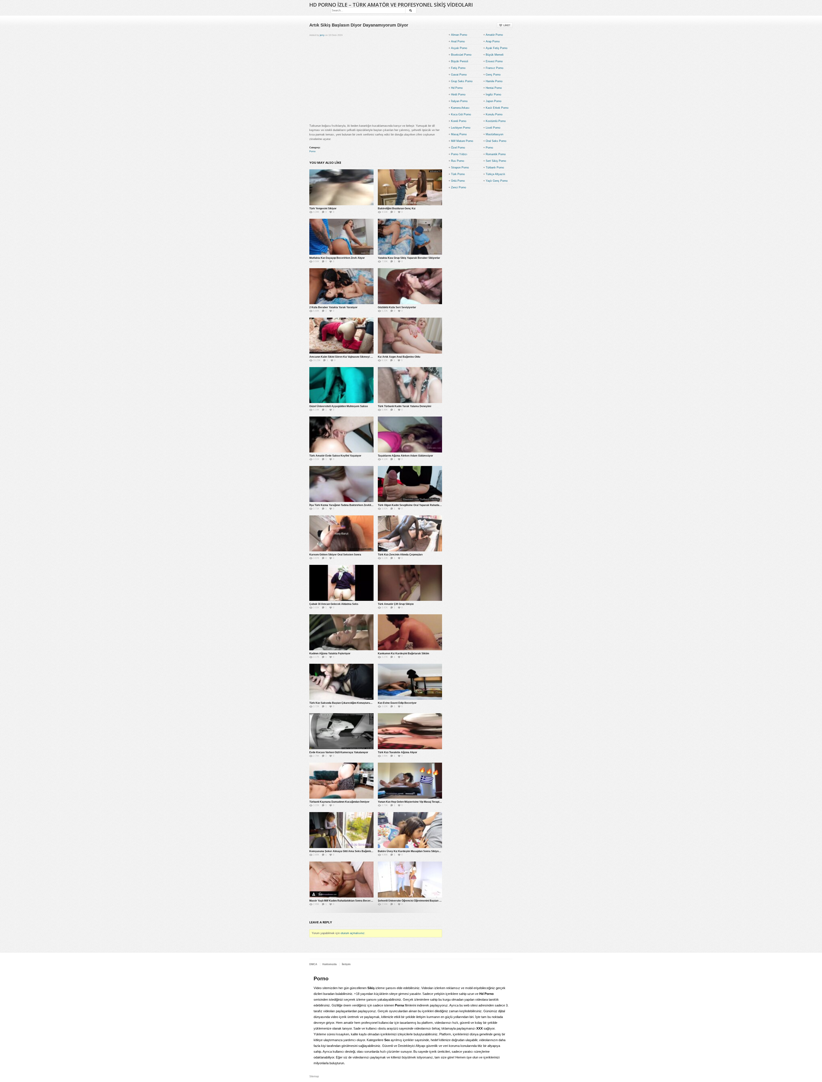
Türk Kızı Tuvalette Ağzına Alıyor (397, 752)
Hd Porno (457, 87)
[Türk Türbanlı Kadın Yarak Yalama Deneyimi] (409, 385)
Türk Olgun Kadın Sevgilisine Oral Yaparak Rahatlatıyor (411, 505)
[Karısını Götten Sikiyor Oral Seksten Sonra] (341, 533)
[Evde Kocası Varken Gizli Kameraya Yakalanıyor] (341, 731)
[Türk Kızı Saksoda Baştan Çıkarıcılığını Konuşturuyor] (341, 681)
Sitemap (314, 1076)
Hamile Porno (494, 81)
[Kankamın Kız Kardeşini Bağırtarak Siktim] (409, 632)
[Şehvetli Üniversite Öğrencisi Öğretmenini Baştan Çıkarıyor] (409, 879)
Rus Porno (457, 160)
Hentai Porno (494, 87)
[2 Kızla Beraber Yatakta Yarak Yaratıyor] (341, 286)
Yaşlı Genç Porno (497, 180)
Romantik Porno (496, 154)
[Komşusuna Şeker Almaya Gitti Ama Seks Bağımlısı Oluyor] (341, 830)
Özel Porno (458, 147)
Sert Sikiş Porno (496, 160)
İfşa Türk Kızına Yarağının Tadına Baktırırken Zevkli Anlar (343, 505)
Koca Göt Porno (461, 114)
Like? (506, 25)
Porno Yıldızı (459, 154)
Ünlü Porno (458, 180)
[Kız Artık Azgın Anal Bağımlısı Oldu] (409, 335)
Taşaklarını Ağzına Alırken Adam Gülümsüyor (405, 455)
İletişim (346, 964)
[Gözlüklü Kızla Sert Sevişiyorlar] (409, 286)
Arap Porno (493, 41)
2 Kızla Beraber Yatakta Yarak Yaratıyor (333, 307)
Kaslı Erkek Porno (497, 107)
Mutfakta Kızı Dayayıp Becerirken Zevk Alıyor (337, 257)
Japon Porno (493, 101)
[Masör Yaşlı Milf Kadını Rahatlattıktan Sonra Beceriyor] (341, 879)
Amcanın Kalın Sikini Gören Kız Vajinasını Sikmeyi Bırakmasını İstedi (350, 356)
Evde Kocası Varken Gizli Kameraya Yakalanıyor (338, 752)
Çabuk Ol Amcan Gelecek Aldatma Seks (333, 604)
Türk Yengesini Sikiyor (323, 208)
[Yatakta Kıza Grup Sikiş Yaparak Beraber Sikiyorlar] (409, 236)
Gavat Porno (459, 74)
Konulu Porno (494, 114)
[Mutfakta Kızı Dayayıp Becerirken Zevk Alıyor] (341, 236)
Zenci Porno (458, 187)
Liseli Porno (493, 127)
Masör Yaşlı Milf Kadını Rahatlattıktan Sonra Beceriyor (342, 900)
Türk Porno (458, 174)
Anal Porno (458, 41)
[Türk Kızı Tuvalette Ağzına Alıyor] (409, 731)
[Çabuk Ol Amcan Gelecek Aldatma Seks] (341, 582)
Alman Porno (459, 34)
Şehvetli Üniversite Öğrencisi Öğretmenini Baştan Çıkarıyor (414, 900)
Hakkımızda (329, 964)
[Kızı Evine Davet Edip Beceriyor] (409, 681)
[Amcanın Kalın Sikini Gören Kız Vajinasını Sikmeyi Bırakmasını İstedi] (341, 335)
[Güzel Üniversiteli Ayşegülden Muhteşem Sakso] (341, 385)
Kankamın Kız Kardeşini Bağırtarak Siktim (403, 653)
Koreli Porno (458, 121)
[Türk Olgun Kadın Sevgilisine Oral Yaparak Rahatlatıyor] (409, 484)
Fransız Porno (494, 68)
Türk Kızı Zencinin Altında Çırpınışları (400, 554)
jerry (322, 35)
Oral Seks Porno (496, 141)
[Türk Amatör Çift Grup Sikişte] (409, 582)
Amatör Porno (494, 34)
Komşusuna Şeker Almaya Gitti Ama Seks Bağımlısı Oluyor (345, 851)
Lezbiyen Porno (460, 127)
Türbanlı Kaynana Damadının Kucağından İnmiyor (339, 801)
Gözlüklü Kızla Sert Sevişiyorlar (397, 307)
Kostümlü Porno (496, 121)
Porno (312, 151)
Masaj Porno (459, 134)
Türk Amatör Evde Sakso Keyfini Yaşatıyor (335, 455)
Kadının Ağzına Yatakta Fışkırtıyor (329, 653)
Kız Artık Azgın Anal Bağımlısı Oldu (399, 356)
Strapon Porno (460, 167)
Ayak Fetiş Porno (496, 48)
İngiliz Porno (493, 94)
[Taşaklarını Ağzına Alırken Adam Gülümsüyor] (409, 434)
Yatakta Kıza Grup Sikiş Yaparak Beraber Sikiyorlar (409, 257)
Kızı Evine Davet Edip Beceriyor (397, 702)
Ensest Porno (494, 61)
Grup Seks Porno (461, 81)
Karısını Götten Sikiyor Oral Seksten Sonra (335, 554)
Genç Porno (493, 74)
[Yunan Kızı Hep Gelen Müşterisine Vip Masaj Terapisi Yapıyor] (409, 780)
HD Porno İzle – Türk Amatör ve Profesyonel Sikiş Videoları (391, 4)
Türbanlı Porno (495, 167)
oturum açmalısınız (353, 933)
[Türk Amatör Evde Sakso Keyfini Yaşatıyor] (341, 434)
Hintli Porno (458, 94)
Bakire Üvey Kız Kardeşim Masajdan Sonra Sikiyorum (411, 851)
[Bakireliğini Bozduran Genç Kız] (409, 187)
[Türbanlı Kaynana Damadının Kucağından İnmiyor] (341, 780)
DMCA (313, 964)
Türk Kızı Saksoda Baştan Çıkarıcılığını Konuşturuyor (341, 702)
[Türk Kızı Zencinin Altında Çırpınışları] (409, 533)
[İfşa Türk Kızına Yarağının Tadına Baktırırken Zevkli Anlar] (341, 484)
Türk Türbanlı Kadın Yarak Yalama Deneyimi (404, 406)
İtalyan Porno (459, 101)
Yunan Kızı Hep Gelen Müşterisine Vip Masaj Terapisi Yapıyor (414, 801)
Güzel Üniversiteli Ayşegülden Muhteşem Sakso (338, 406)
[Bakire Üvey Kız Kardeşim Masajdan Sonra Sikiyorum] (409, 830)
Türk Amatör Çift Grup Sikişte (396, 604)
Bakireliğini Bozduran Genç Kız (396, 208)
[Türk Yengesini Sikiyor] (341, 187)
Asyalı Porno (459, 48)
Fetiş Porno (458, 68)
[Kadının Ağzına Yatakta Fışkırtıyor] (341, 632)
